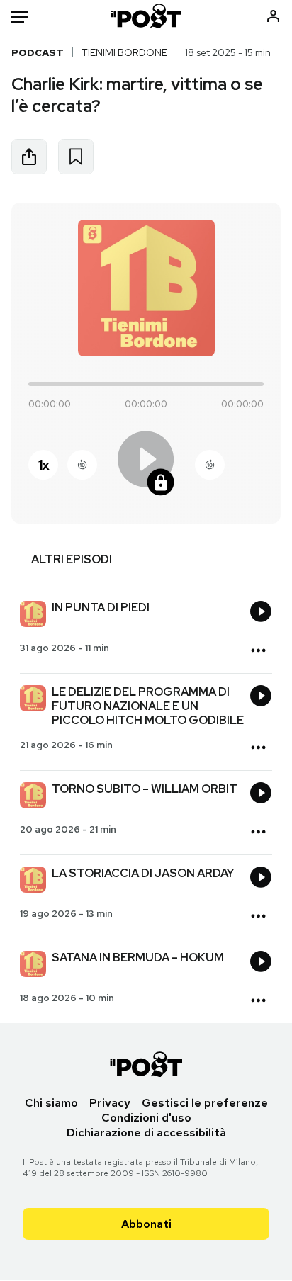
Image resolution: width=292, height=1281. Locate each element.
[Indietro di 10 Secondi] (82, 465)
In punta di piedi (101, 607)
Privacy (109, 1102)
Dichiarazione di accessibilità (146, 1132)
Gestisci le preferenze (205, 1102)
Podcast (37, 52)
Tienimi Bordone (124, 52)
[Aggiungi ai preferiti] (76, 157)
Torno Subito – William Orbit (144, 788)
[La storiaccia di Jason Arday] (33, 881)
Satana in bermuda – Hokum (138, 957)
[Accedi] (273, 16)
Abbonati (146, 1224)
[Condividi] (29, 157)
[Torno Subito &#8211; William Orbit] (33, 797)
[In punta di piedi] (33, 616)
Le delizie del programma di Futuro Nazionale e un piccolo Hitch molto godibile (148, 706)
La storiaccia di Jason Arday (143, 873)
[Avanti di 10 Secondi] (210, 465)
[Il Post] (146, 16)
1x (43, 465)
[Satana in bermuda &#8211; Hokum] (33, 966)
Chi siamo (51, 1102)
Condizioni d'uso (146, 1117)
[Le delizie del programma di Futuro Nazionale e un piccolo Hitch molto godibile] (33, 700)
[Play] (146, 464)
